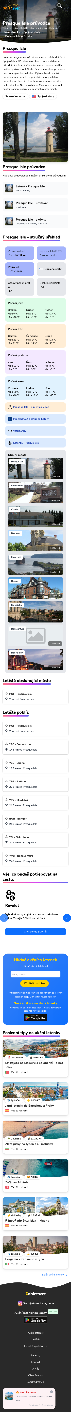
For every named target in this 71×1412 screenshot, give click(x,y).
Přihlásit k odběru (34, 983)
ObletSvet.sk (35, 1375)
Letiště (35, 1339)
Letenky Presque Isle (26, 443)
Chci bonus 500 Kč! (35, 931)
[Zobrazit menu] (65, 5)
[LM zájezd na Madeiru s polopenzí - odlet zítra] (35, 1048)
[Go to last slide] (4, 918)
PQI (60, 251)
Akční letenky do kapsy (36, 1313)
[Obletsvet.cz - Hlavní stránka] (11, 5)
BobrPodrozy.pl (35, 1382)
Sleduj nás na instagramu (38, 1303)
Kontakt (35, 1362)
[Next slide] (67, 918)
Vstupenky (19, 431)
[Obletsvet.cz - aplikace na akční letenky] (35, 1017)
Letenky (35, 1355)
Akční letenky (35, 1333)
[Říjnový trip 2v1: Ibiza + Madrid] (35, 1206)
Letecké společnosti (35, 1346)
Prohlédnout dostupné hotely (31, 419)
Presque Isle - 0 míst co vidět (31, 407)
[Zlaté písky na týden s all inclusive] (35, 1130)
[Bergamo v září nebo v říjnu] (35, 1245)
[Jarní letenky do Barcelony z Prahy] (35, 1091)
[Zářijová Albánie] (35, 1168)
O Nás (35, 1369)
